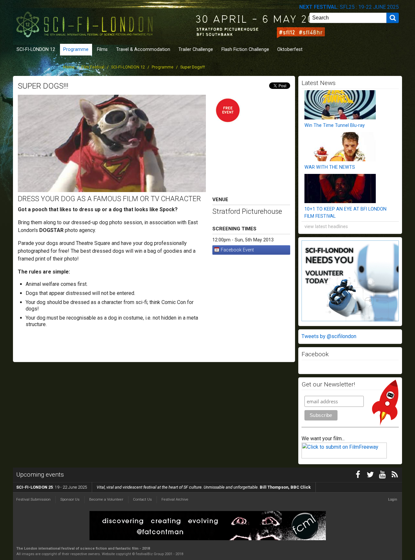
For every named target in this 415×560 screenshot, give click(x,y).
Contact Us (142, 499)
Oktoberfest (289, 49)
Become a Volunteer (106, 499)
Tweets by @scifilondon (329, 336)
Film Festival (92, 67)
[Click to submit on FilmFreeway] (344, 457)
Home (69, 67)
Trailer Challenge (195, 49)
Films (102, 49)
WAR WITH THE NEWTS (329, 167)
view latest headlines (326, 226)
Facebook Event (237, 250)
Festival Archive (174, 499)
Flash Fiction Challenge (245, 49)
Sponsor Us (69, 499)
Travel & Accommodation (143, 49)
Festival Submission (33, 499)
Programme (76, 49)
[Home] (86, 22)
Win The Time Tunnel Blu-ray (334, 125)
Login (392, 499)
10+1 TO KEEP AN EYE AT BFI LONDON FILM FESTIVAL (345, 212)
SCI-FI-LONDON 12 (36, 49)
